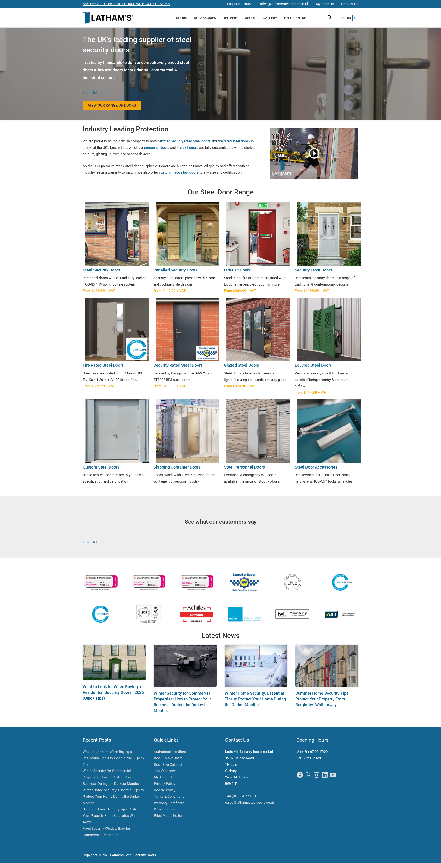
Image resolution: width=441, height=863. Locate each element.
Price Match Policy (168, 816)
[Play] (314, 153)
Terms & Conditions (169, 796)
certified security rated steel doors (184, 141)
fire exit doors (187, 148)
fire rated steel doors (234, 141)
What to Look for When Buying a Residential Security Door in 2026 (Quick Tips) (113, 692)
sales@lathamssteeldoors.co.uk (250, 802)
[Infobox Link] (115, 248)
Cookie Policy (164, 790)
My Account (163, 777)
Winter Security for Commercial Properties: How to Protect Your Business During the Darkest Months (111, 777)
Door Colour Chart (168, 758)
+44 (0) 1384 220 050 (241, 796)
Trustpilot (90, 93)
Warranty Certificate (169, 803)
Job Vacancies (165, 771)
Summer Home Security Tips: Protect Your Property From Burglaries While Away (322, 699)
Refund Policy (164, 809)
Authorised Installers (170, 752)
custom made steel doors (178, 172)
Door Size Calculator (170, 765)
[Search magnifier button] (329, 17)
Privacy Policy (164, 784)
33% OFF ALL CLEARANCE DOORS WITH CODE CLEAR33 (126, 4)
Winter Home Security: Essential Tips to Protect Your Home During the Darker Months (255, 699)
